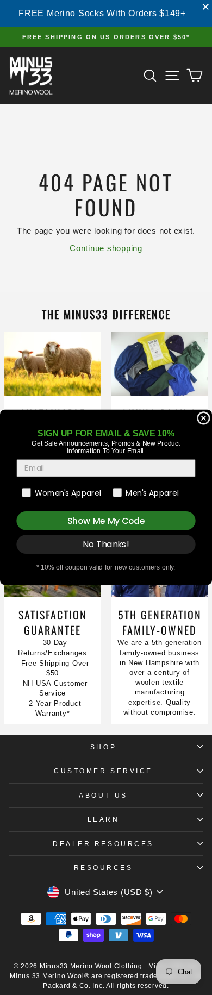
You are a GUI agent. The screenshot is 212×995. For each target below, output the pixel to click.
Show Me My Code (106, 521)
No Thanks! (106, 544)
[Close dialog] (203, 418)
